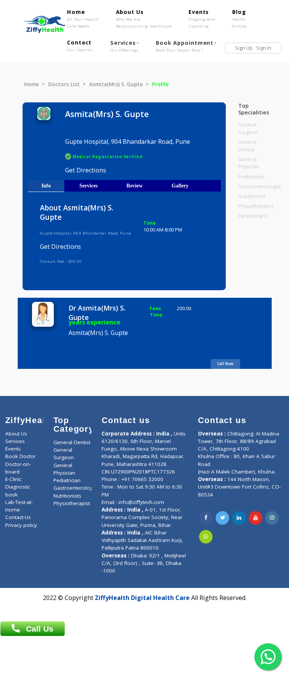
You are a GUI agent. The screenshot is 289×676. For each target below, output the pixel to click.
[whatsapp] (206, 537)
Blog (239, 18)
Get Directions (85, 170)
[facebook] (206, 518)
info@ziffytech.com (141, 502)
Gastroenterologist (259, 186)
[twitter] (222, 518)
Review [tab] (134, 186)
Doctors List (64, 84)
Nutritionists (252, 196)
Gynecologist (252, 216)
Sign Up (243, 48)
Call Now (225, 363)
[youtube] (255, 518)
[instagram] (272, 518)
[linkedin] (239, 518)
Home (83, 18)
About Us (144, 18)
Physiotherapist (256, 206)
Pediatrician (251, 177)
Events (202, 18)
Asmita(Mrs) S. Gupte (116, 84)
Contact (80, 45)
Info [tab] (46, 186)
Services (124, 46)
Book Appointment (184, 46)
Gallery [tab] (180, 186)
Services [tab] (88, 186)
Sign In (263, 48)
